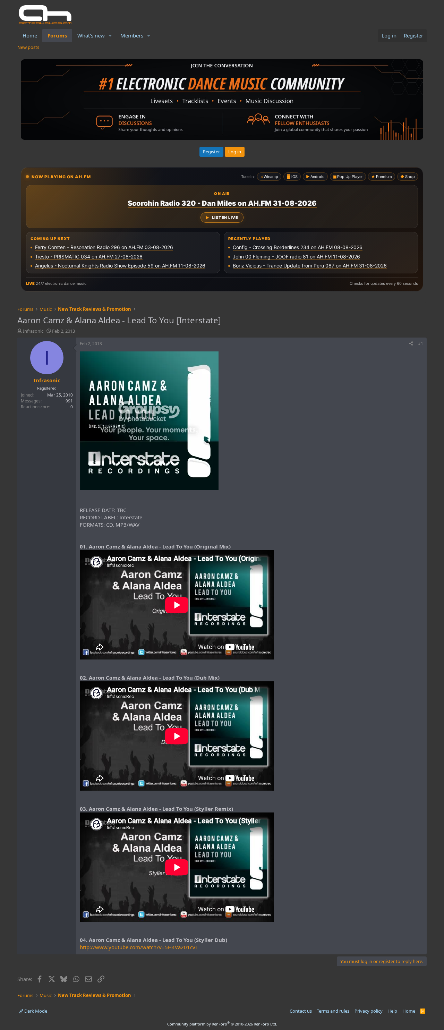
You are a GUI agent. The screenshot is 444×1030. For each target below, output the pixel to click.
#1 (420, 344)
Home (30, 35)
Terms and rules (333, 1011)
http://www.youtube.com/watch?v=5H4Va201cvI (138, 947)
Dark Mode (35, 1011)
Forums (57, 35)
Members (131, 35)
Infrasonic (33, 331)
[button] (110, 35)
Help (392, 1011)
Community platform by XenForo (222, 1024)
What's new (91, 35)
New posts (28, 47)
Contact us (301, 1011)
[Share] (411, 344)
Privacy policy (369, 1011)
